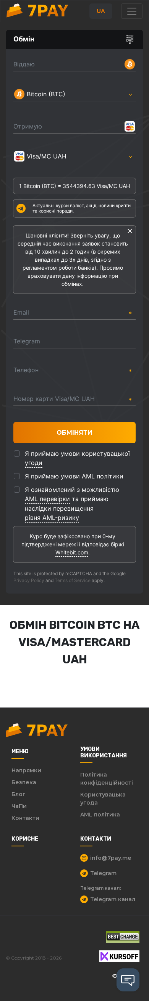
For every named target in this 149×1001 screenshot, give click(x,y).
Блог (18, 794)
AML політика (100, 814)
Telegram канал (112, 899)
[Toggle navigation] (132, 11)
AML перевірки (47, 499)
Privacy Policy (28, 580)
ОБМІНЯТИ (74, 432)
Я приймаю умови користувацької (77, 458)
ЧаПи (19, 806)
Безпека (23, 782)
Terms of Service (73, 580)
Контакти (25, 818)
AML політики (102, 476)
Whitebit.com (71, 552)
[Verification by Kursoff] (119, 956)
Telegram (103, 873)
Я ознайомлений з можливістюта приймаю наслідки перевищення (72, 503)
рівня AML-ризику (52, 517)
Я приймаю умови (74, 476)
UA (101, 11)
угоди (33, 463)
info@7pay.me (110, 857)
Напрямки (26, 770)
